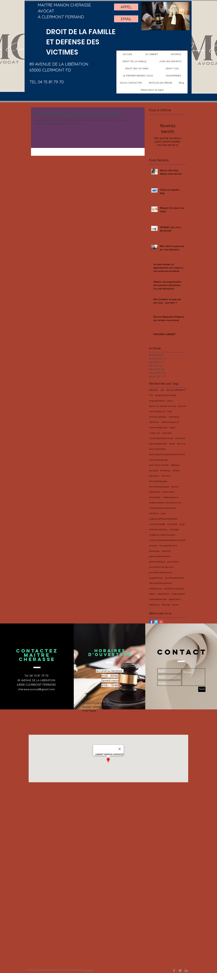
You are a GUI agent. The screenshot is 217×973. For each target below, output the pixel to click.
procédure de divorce (161, 566)
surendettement (158, 599)
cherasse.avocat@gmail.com (36, 689)
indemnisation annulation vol (165, 502)
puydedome (156, 577)
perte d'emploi (157, 561)
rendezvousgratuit (174, 588)
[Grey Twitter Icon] (180, 970)
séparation (175, 599)
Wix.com (88, 969)
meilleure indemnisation (162, 534)
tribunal (166, 604)
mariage (174, 529)
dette (172, 443)
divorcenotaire (157, 448)
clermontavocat (170, 422)
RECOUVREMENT (175, 389)
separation (163, 593)
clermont (154, 422)
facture (166, 475)
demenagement (158, 443)
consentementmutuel (161, 438)
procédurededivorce (160, 572)
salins (152, 593)
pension (166, 550)
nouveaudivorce (168, 545)
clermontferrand (158, 427)
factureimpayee (158, 481)
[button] (134, 61)
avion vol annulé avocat (162, 406)
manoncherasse (158, 529)
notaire (153, 545)
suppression (178, 593)
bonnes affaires (158, 416)
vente (175, 604)
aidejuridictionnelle (165, 395)
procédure (173, 561)
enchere (153, 470)
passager (154, 550)
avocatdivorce (157, 411)
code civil (154, 432)
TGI (151, 395)
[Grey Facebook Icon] (174, 970)
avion (170, 400)
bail (169, 411)
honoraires (169, 491)
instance (154, 513)
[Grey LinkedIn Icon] (186, 970)
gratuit (175, 486)
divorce (181, 443)
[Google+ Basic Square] (161, 622)
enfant (176, 470)
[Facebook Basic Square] (151, 622)
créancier (180, 438)
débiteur (175, 465)
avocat (182, 406)
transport (154, 604)
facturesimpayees (159, 486)
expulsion (154, 475)
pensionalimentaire (159, 556)
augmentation (157, 400)
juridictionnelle (157, 524)
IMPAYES (153, 389)
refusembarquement (160, 583)
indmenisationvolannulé (162, 508)
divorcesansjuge (158, 459)
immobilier (155, 497)
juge (163, 513)
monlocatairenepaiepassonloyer (167, 540)
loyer (182, 524)
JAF (162, 389)
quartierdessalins (174, 577)
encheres (165, 470)
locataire (172, 524)
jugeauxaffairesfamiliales (163, 518)
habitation (155, 491)
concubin (167, 432)
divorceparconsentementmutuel (167, 454)
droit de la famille (159, 465)
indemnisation (171, 497)
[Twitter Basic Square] (156, 622)
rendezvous (155, 588)
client (172, 427)
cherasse (174, 416)
